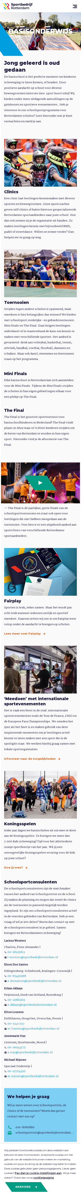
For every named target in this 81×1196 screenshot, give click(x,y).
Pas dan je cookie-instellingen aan (38, 1173)
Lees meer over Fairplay (23, 633)
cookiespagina (43, 1177)
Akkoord (23, 1186)
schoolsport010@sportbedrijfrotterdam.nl (45, 1132)
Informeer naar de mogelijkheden (30, 758)
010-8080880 (25, 1127)
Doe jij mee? (14, 867)
